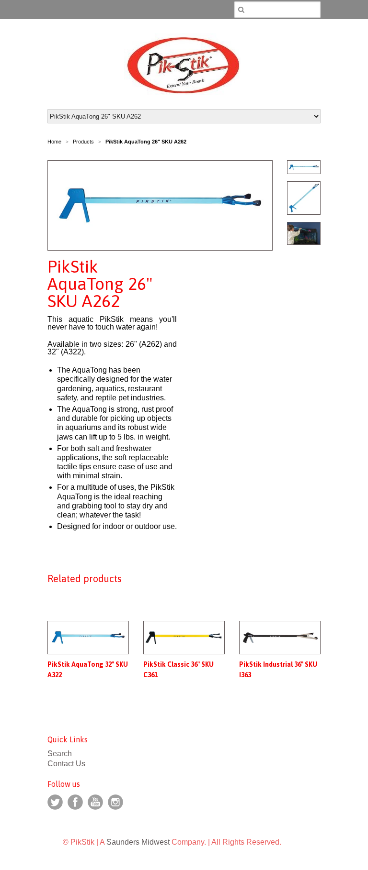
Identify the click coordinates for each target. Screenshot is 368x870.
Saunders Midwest (138, 842)
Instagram (115, 802)
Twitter (55, 802)
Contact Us (66, 764)
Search (59, 753)
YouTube (95, 802)
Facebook (75, 802)
